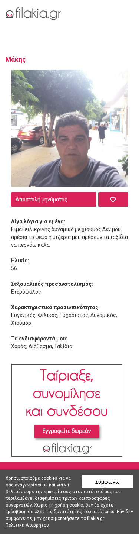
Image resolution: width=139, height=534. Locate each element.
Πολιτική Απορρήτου (27, 525)
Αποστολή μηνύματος (41, 200)
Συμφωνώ (107, 482)
